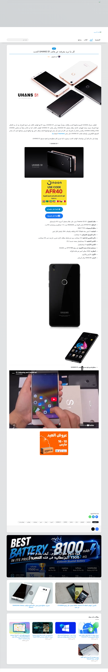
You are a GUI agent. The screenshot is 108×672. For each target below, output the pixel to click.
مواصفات (35, 522)
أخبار (91, 40)
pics (77, 522)
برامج (80, 40)
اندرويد (51, 522)
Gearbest (61, 133)
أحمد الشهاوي (54, 56)
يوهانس (28, 522)
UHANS (65, 522)
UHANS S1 (58, 522)
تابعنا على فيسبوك (52, 216)
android (88, 522)
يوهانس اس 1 (21, 522)
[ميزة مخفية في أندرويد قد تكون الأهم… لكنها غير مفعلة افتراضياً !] (88, 650)
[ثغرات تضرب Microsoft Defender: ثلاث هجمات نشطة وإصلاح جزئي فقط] (65, 628)
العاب (85, 40)
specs (71, 522)
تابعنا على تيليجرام (52, 209)
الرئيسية (97, 40)
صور (41, 522)
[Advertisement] (54, 484)
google (82, 522)
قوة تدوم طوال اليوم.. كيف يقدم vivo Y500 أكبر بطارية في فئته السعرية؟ (54, 555)
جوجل (46, 522)
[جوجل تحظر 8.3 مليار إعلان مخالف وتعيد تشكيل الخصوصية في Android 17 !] (88, 628)
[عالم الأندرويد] (97, 32)
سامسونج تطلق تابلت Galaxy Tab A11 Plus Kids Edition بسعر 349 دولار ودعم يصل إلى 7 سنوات (20, 637)
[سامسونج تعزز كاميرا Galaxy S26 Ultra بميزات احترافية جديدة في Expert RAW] (42, 628)
